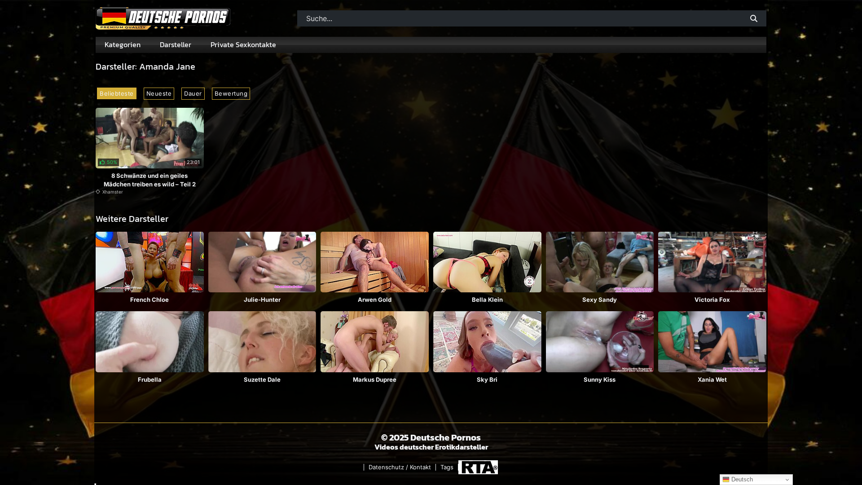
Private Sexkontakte (243, 44)
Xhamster (112, 191)
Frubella (150, 379)
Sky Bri (487, 379)
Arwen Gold (374, 299)
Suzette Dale (262, 379)
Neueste (159, 93)
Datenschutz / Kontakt (400, 467)
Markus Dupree (374, 379)
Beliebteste (117, 93)
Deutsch (741, 479)
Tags (446, 467)
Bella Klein (487, 299)
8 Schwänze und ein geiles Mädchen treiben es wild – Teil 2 (150, 179)
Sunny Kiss (600, 379)
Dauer (193, 93)
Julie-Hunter (262, 299)
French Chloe (149, 299)
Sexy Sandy (599, 299)
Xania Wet (712, 379)
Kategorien (123, 44)
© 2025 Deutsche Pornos (431, 437)
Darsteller (175, 44)
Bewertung (231, 93)
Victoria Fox (712, 299)
